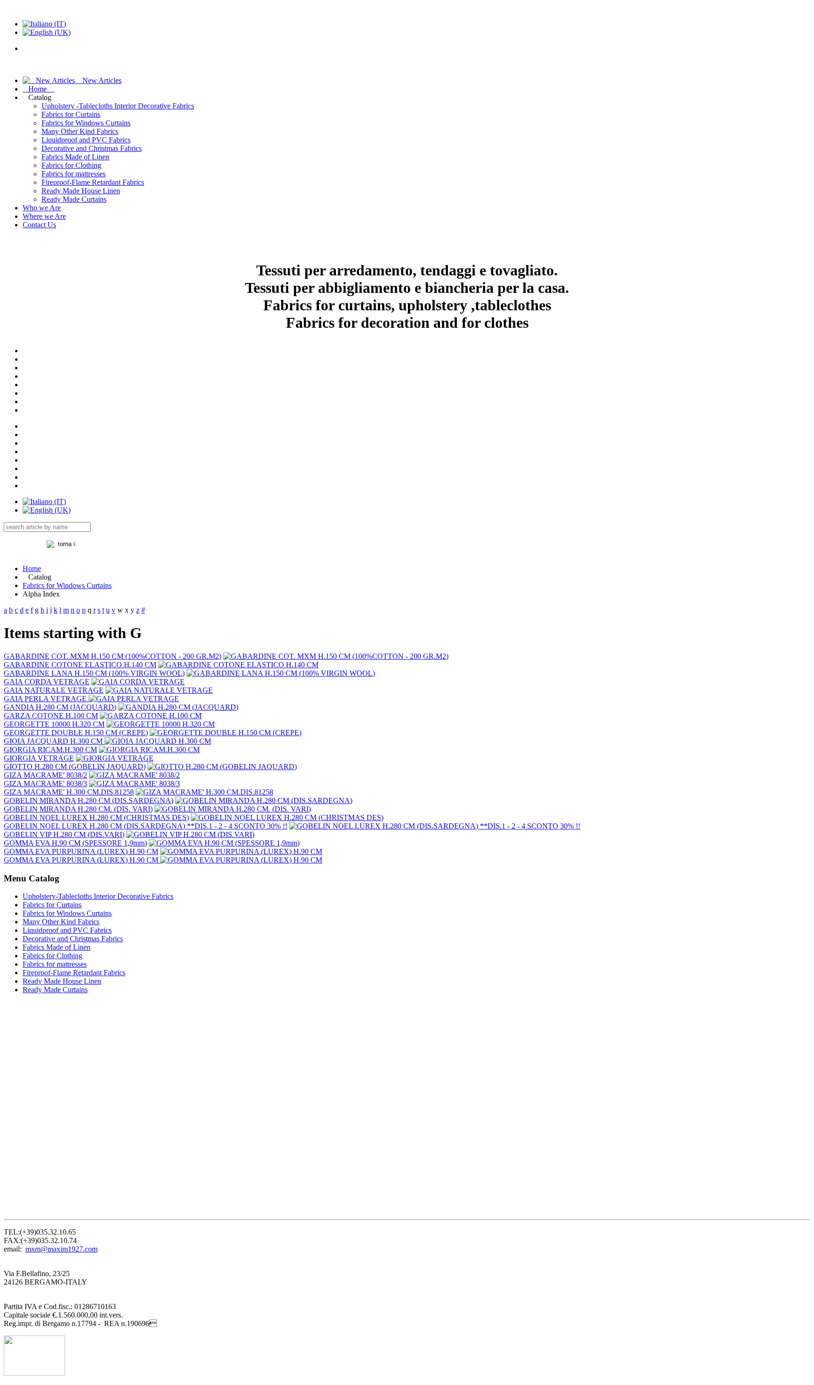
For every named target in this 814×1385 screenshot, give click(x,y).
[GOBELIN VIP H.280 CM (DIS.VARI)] (190, 834)
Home (38, 89)
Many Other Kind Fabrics (79, 131)
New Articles (98, 80)
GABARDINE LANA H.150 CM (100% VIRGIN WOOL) (94, 673)
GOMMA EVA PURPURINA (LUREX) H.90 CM (81, 851)
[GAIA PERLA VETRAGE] (134, 699)
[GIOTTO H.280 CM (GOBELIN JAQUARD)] (222, 767)
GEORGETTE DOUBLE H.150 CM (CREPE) (76, 733)
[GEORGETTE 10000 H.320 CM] (160, 724)
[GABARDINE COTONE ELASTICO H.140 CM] (238, 665)
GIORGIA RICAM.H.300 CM (50, 750)
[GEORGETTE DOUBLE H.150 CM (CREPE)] (225, 733)
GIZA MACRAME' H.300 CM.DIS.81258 (69, 792)
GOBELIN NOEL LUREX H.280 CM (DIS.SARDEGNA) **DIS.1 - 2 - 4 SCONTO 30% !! (145, 826)
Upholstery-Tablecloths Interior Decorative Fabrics (98, 896)
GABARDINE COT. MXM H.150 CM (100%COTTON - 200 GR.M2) (112, 656)
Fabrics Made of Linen (75, 157)
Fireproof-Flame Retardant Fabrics (92, 182)
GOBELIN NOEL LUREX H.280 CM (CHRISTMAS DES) (96, 817)
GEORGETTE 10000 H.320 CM (54, 724)
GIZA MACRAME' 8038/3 (45, 784)
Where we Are (44, 216)
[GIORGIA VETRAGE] (115, 758)
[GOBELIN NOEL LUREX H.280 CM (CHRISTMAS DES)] (287, 817)
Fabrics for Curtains (70, 114)
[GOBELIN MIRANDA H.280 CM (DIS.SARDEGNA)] (263, 800)
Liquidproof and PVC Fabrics (85, 140)
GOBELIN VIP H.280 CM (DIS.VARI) (64, 834)
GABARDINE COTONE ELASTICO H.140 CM (80, 665)
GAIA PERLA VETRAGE (46, 699)
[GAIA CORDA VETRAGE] (138, 682)
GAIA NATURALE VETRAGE (54, 690)
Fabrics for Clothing (71, 165)
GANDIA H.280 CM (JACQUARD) (60, 707)
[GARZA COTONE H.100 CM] (151, 716)
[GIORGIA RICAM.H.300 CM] (149, 750)
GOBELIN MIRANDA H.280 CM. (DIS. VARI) (78, 809)
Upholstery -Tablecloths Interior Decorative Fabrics (117, 106)
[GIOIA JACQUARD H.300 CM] (158, 741)
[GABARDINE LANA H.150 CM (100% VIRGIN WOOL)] (281, 673)
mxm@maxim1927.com (61, 1249)
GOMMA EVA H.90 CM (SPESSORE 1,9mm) (75, 843)
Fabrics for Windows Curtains (85, 123)
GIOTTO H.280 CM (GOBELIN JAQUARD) (75, 767)
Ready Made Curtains (73, 199)
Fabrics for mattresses (73, 174)
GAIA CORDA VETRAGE (47, 682)
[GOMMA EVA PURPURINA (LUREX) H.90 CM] (241, 851)
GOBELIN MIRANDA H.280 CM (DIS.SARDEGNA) (88, 800)
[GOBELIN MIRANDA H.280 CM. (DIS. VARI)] (233, 809)
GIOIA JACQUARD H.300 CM (54, 741)
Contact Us (39, 225)
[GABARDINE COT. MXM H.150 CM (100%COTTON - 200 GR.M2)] (335, 656)
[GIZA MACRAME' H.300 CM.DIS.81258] (204, 792)
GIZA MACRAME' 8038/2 (45, 775)
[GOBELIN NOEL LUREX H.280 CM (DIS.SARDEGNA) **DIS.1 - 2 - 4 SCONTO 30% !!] (434, 826)
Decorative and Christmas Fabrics (91, 148)
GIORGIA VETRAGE (39, 758)
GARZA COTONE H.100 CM (51, 716)
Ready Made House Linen (80, 191)
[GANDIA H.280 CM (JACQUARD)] (178, 707)
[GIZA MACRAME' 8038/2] (134, 775)
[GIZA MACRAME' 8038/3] (134, 784)
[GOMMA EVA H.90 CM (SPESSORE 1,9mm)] (224, 843)
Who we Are (42, 208)
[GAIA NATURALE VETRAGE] (159, 690)
